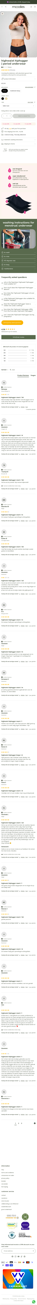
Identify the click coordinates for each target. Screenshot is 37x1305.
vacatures (4, 1198)
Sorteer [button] (4, 370)
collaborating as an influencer (9, 1204)
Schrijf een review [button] (18, 337)
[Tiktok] (21, 1256)
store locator (5, 1201)
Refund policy (6, 1298)
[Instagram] (15, 1256)
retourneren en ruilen (7, 1175)
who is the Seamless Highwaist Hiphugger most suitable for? (19, 283)
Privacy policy (13, 1298)
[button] (8, 70)
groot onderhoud (6, 1209)
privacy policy (5, 1178)
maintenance (8, 269)
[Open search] (6, 7)
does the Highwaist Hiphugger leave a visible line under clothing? (17, 305)
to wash (7, 252)
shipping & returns (9, 144)
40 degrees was (9, 261)
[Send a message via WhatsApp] (33, 1301)
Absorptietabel (29, 87)
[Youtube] (18, 1256)
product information (10, 79)
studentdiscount (6, 1206)
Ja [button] (19, 407)
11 (24, 55)
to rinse (6, 256)
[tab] (23, 375)
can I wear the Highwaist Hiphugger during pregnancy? (19, 315)
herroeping (4, 1187)
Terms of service (22, 1298)
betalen (3, 1181)
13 (27, 55)
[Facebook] (12, 1256)
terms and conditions (7, 1172)
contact (3, 1195)
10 (23, 55)
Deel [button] (26, 407)
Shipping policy (30, 1298)
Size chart (30, 102)
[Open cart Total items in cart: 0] (35, 7)
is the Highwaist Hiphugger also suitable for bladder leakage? (19, 299)
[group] (18, 329)
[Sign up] (33, 1251)
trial (10, 128)
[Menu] (2, 7)
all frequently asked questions (12, 322)
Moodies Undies (20, 1296)
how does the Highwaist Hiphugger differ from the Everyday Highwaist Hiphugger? (18, 310)
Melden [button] (23, 407)
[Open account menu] (31, 7)
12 (26, 55)
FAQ (2, 1170)
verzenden (4, 1184)
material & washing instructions (13, 140)
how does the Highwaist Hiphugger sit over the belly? (19, 294)
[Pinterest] (24, 1256)
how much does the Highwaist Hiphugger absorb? (18, 288)
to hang (6, 265)
